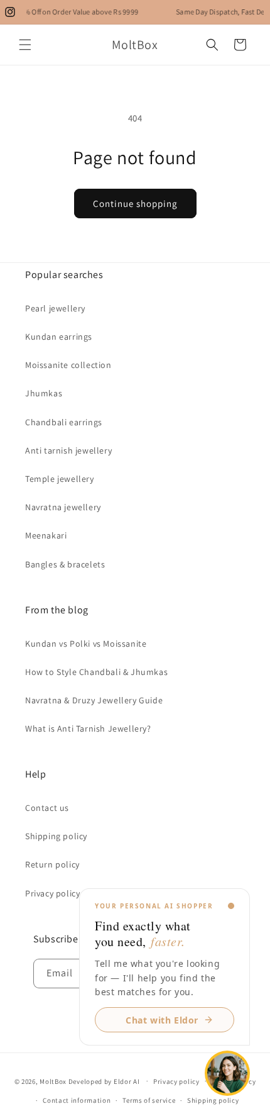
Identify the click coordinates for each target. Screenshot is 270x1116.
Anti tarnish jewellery (68, 450)
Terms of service (148, 1100)
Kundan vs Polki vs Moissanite (85, 643)
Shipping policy (56, 836)
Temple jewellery (59, 478)
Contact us (47, 807)
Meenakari (46, 535)
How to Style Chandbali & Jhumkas (96, 672)
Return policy (52, 864)
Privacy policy (176, 1081)
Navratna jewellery (63, 507)
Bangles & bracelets (65, 564)
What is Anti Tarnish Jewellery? (88, 728)
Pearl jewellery (55, 308)
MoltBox (53, 1080)
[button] (25, 45)
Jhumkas (43, 393)
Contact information (77, 1100)
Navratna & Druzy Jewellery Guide (94, 700)
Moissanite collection (68, 365)
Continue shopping (135, 203)
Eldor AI (127, 1080)
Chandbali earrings (63, 422)
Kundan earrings (58, 336)
